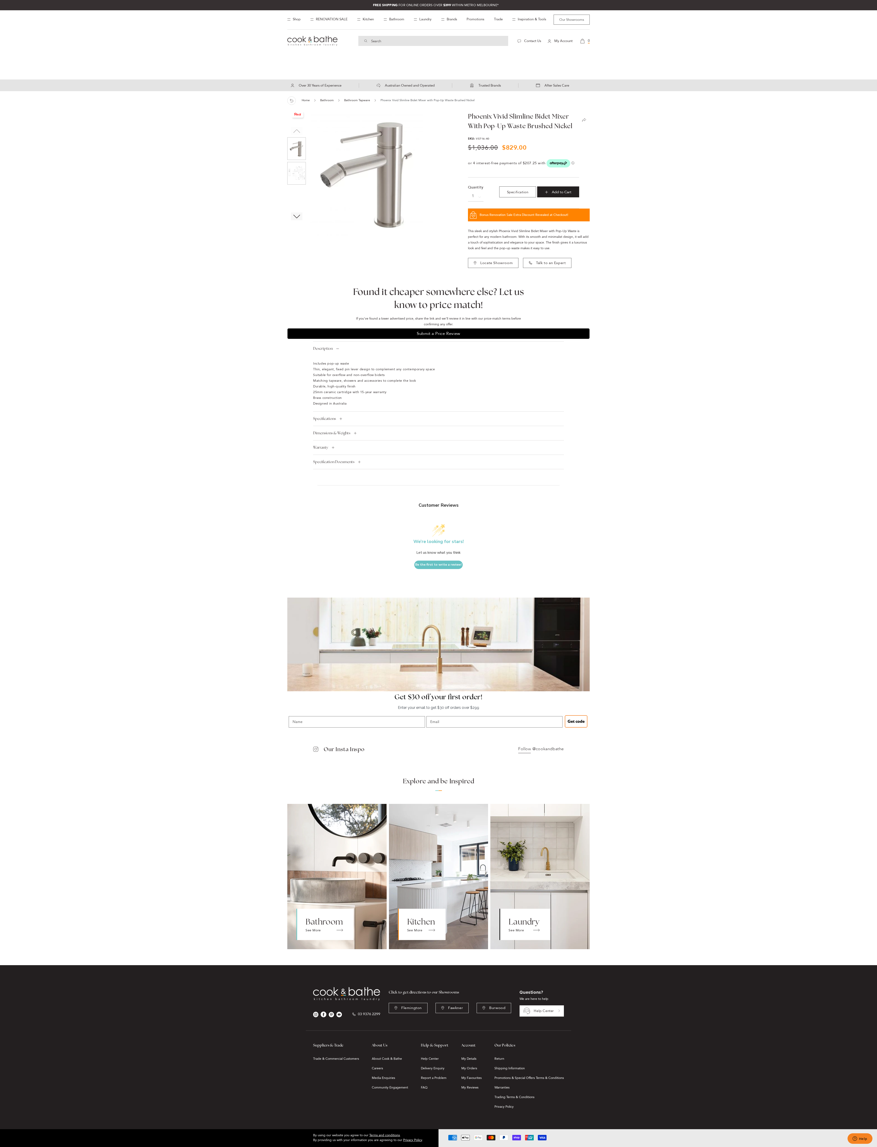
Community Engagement (390, 1087)
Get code (576, 721)
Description (323, 348)
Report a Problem (433, 1078)
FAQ (424, 1087)
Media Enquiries (383, 1078)
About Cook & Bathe (387, 1059)
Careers (377, 1068)
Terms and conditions (384, 1135)
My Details (468, 1059)
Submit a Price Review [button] (438, 333)
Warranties (502, 1087)
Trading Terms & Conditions (514, 1097)
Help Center (544, 1011)
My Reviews (469, 1087)
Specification (517, 192)
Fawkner (455, 1007)
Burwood (497, 1007)
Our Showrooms (571, 19)
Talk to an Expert (551, 262)
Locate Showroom (496, 262)
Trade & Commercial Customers (336, 1059)
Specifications (324, 418)
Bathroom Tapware (357, 100)
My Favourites (471, 1078)
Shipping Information (509, 1068)
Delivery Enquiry (432, 1068)
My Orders (469, 1068)
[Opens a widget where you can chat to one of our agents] (859, 1139)
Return (499, 1059)
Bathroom (327, 100)
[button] (296, 216)
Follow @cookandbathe (541, 749)
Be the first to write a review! (438, 564)
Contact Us (532, 41)
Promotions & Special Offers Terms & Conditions (529, 1078)
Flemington (411, 1007)
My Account (563, 41)
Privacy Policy (504, 1107)
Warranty (320, 447)
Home (306, 100)
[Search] (365, 41)
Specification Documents (333, 461)
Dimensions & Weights (331, 433)
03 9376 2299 (369, 1014)
